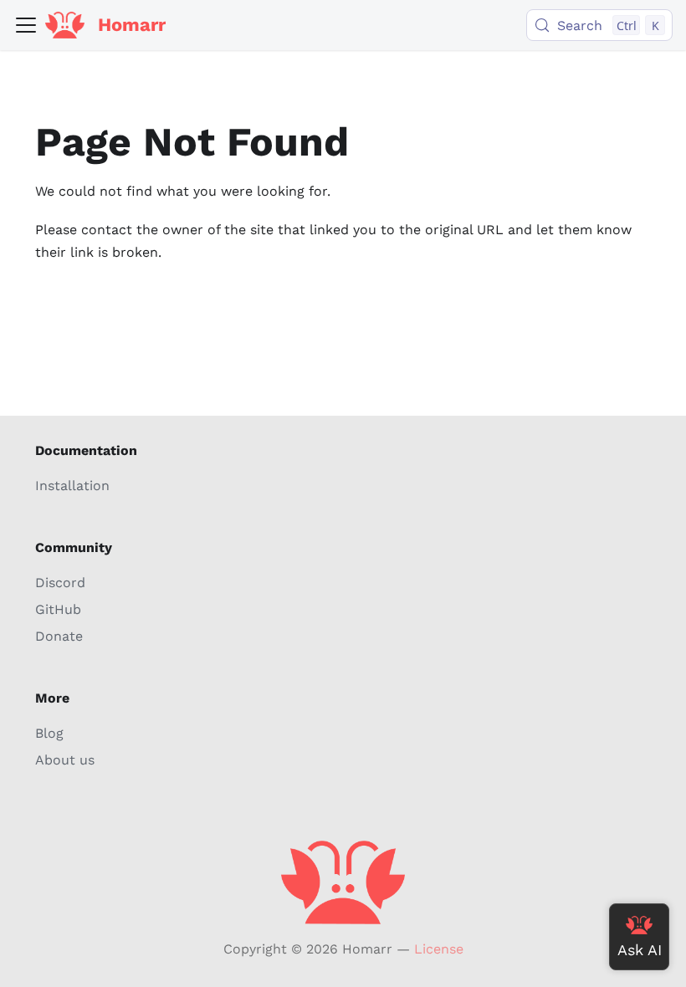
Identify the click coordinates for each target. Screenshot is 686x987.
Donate (59, 636)
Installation (72, 486)
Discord (60, 583)
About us (65, 760)
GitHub (58, 609)
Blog (49, 733)
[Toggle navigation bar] (25, 25)
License (438, 949)
